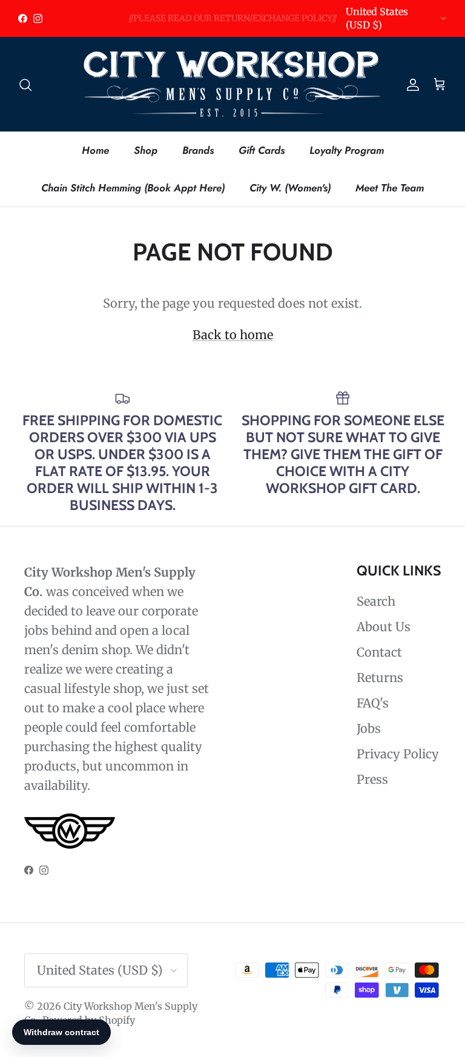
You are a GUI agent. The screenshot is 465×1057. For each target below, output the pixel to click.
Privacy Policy (398, 753)
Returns (380, 677)
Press (372, 779)
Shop (145, 150)
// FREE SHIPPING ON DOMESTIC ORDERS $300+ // (232, 23)
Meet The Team (389, 188)
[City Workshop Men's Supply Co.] (232, 84)
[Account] (410, 84)
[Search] (25, 84)
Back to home (233, 334)
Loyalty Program (346, 150)
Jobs (369, 728)
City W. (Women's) (290, 188)
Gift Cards (262, 150)
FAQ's (373, 703)
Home (95, 150)
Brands (198, 150)
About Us (384, 626)
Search (376, 601)
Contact (379, 652)
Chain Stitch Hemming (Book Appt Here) (133, 188)
